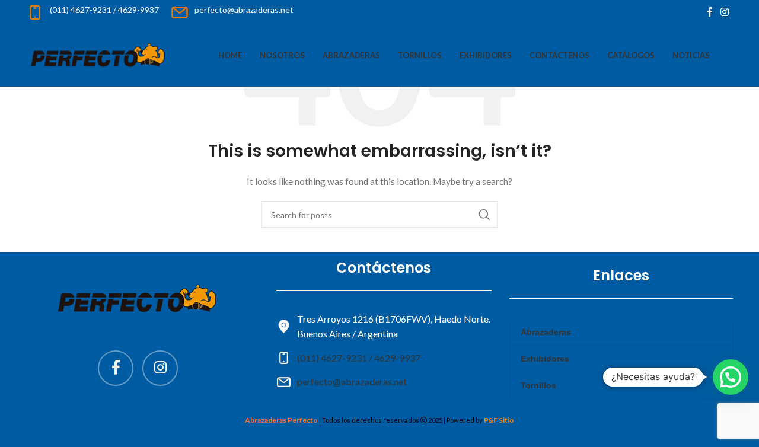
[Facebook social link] (710, 12)
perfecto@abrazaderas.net (352, 381)
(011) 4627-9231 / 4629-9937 (358, 357)
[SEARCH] (484, 214)
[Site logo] (98, 54)
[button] (730, 377)
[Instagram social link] (725, 12)
